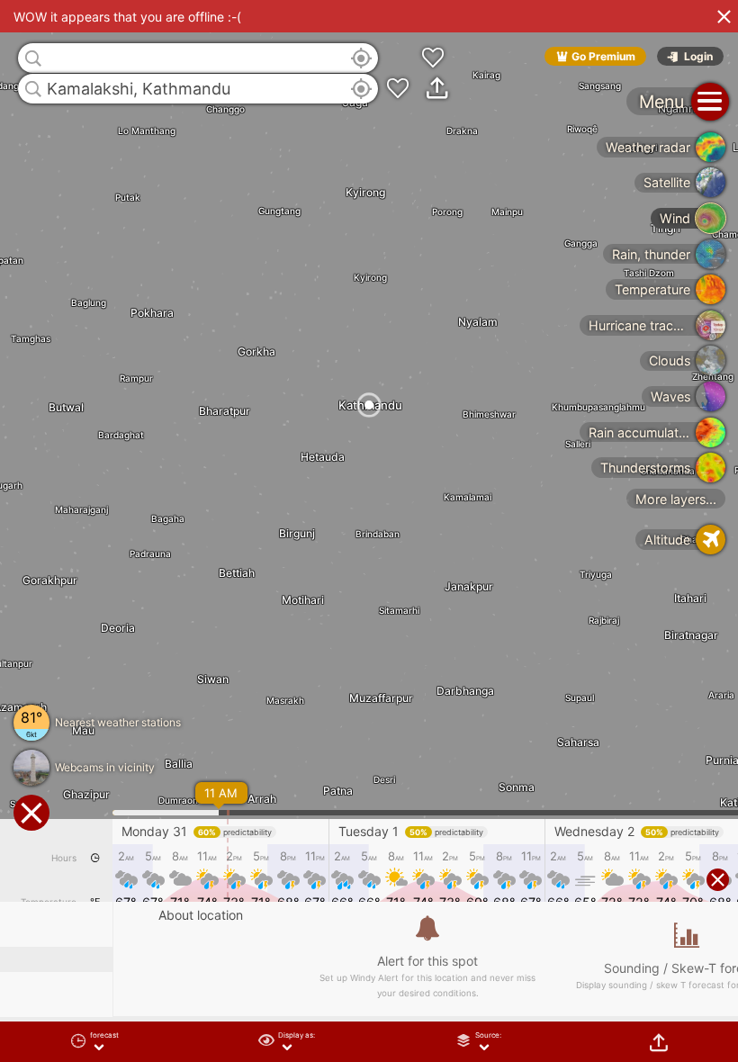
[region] (369, 531)
